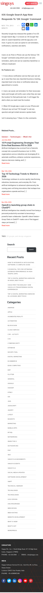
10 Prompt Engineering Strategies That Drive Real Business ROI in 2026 (20, 144)
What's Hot (27, 137)
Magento (11, 419)
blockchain (12, 325)
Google (11, 383)
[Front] (7, 4)
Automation (12, 321)
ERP (9, 370)
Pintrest (31, 581)
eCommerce (12, 361)
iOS (9, 396)
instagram (20, 581)
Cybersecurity (14, 343)
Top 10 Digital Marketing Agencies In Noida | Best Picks (21, 279)
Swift (10, 481)
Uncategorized (14, 504)
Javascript (12, 405)
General (5, 137)
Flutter (11, 374)
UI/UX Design (12, 499)
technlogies (13, 490)
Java (9, 401)
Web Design (12, 508)
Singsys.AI (12, 468)
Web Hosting (13, 512)
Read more (6, 163)
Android (11, 307)
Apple (10, 312)
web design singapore (23, 236)
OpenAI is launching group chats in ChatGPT (18, 206)
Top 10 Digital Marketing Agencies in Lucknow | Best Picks (21, 295)
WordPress (12, 530)
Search (11, 244)
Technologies (15, 137)
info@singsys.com (28, 8)
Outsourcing (13, 446)
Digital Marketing (15, 356)
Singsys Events (14, 463)
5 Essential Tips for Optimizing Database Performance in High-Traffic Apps (20, 272)
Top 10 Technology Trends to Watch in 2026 (20, 175)
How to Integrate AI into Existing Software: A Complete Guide (21, 264)
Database (11, 348)
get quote (32, 3)
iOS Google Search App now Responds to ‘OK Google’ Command (21, 16)
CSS (9, 339)
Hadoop (11, 388)
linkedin (14, 581)
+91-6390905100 (14, 573)
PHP (9, 450)
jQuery (10, 410)
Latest (10, 414)
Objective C (12, 441)
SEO (9, 454)
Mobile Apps (12, 428)
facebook (4, 581)
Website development (16, 517)
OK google (10, 236)
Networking (12, 437)
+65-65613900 (15, 8)
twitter (9, 581)
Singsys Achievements (16, 459)
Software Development (17, 477)
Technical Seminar (15, 486)
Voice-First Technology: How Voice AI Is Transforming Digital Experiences (20, 287)
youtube (25, 581)
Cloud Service (13, 330)
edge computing (14, 365)
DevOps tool (13, 352)
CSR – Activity (13, 334)
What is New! (13, 521)
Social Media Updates (16, 472)
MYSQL (10, 432)
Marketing (12, 423)
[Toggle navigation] (40, 3)
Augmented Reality (15, 316)
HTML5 (10, 392)
